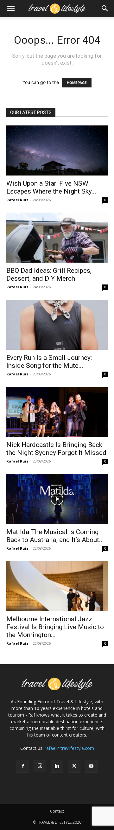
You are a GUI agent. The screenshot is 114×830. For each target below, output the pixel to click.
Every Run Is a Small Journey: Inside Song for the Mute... (49, 361)
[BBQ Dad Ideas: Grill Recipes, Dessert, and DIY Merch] (57, 238)
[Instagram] (40, 766)
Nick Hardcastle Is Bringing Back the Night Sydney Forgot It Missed (56, 448)
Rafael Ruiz (17, 199)
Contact (57, 811)
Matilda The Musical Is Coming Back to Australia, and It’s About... (55, 536)
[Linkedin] (57, 766)
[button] (11, 8)
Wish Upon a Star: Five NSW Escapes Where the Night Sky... (51, 187)
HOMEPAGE (77, 82)
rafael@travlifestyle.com (69, 748)
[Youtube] (91, 766)
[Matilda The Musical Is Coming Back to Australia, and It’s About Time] (57, 499)
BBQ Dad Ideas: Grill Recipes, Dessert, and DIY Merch (49, 274)
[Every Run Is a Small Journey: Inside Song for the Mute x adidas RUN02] (57, 325)
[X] (74, 766)
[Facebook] (22, 766)
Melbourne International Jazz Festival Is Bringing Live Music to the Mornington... (55, 627)
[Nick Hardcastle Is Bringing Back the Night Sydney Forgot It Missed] (57, 412)
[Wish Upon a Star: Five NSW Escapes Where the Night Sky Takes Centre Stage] (57, 150)
